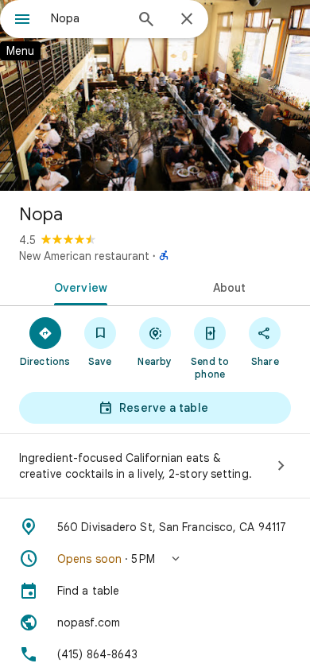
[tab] (77, 286)
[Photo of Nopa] (155, 95)
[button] (155, 559)
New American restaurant (84, 256)
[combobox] (87, 18)
